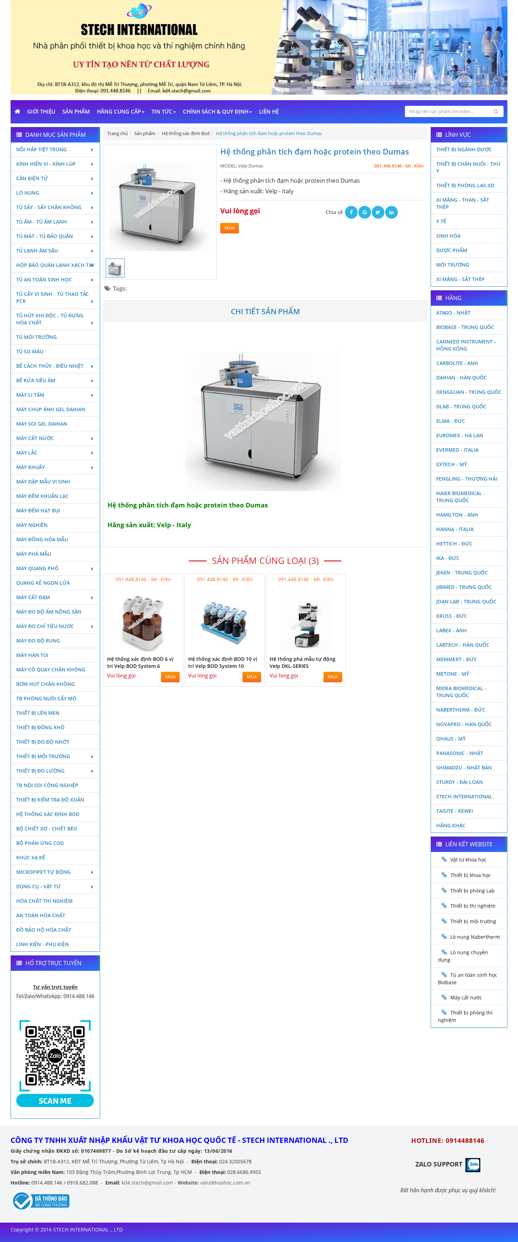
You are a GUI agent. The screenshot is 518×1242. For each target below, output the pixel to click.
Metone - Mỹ (452, 673)
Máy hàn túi (32, 655)
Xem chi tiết (163, 647)
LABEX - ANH (451, 630)
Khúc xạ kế (30, 857)
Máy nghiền (32, 525)
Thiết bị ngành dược (464, 149)
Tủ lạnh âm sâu (37, 250)
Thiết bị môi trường (43, 756)
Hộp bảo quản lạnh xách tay (55, 265)
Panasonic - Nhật (459, 753)
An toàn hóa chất (40, 915)
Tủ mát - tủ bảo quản (44, 236)
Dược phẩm (451, 250)
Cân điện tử (32, 178)
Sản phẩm (76, 111)
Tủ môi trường (36, 337)
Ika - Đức (448, 558)
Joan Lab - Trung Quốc (466, 601)
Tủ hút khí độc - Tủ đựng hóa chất (50, 319)
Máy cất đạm (33, 597)
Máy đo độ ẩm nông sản (48, 611)
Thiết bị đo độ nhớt (42, 741)
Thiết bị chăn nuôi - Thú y (468, 167)
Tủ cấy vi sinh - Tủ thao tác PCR (52, 297)
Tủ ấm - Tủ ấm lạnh (41, 221)
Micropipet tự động (43, 872)
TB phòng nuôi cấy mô (46, 698)
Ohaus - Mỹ (450, 738)
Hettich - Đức (454, 543)
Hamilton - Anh (457, 514)
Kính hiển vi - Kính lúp (46, 163)
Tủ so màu (29, 351)
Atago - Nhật (453, 312)
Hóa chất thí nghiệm (44, 900)
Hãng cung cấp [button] (119, 111)
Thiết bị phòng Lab (472, 890)
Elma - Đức (450, 421)
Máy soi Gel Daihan (41, 423)
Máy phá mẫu (33, 553)
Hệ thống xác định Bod (47, 814)
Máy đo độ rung (38, 640)
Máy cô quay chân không (50, 669)
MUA (229, 228)
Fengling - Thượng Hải (466, 478)
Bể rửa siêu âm (35, 380)
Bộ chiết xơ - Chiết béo (46, 828)
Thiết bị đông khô (40, 727)
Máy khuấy (30, 467)
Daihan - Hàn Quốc (461, 377)
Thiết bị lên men (38, 713)
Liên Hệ (269, 111)
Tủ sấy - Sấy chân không (48, 207)
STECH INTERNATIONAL (464, 796)
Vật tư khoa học (468, 859)
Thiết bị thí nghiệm (472, 905)
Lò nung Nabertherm (475, 936)
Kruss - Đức (451, 616)
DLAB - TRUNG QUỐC (461, 406)
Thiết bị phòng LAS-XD (465, 185)
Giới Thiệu (41, 111)
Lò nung (27, 192)
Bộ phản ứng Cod (40, 843)
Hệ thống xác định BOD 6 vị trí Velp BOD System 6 (140, 662)
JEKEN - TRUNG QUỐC (462, 572)
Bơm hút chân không (45, 684)
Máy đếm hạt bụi (38, 510)
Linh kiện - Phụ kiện (42, 944)
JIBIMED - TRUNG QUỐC (464, 587)
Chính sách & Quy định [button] (215, 111)
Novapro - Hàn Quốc (464, 724)
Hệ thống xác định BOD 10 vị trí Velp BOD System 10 (222, 662)
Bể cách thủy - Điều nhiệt (50, 366)
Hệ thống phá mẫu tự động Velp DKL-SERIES (302, 662)
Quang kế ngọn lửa (43, 582)
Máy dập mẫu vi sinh (43, 481)
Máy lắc (26, 452)
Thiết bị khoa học (470, 875)
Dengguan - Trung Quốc (468, 392)
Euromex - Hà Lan (459, 435)
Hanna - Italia (455, 529)
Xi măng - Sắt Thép (460, 279)
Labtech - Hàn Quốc (462, 644)
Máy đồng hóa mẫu (42, 539)
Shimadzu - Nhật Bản (464, 767)
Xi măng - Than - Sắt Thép (462, 203)
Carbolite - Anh (457, 363)
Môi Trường (452, 264)
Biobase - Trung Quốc (465, 327)
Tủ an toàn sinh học (44, 279)
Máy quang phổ (37, 568)
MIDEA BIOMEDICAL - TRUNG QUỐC (461, 692)
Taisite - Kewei (454, 811)
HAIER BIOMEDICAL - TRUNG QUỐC (460, 497)
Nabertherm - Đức (460, 709)
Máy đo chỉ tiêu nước (45, 626)
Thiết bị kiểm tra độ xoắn (50, 799)
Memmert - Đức (456, 659)
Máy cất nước (35, 438)
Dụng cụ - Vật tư (38, 886)
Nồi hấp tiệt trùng (41, 149)
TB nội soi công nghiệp (47, 785)
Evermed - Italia (457, 449)
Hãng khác (450, 825)
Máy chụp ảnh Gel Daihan (50, 409)
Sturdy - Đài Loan (459, 782)
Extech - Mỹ (451, 464)
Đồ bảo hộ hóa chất (43, 929)
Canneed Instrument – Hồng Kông (466, 345)
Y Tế (441, 221)
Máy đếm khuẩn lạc (42, 496)
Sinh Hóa (448, 235)
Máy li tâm (30, 394)
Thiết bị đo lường (40, 770)
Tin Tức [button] (162, 111)
